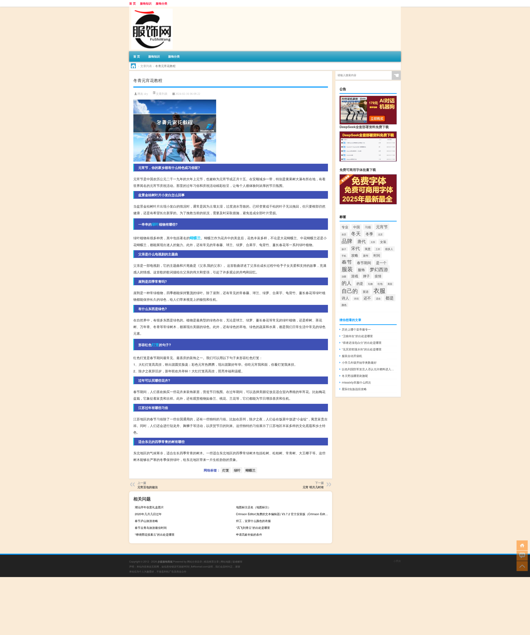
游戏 (354, 275)
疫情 (378, 276)
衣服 (379, 290)
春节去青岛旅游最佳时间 (151, 528)
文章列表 (146, 66)
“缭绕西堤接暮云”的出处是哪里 (155, 534)
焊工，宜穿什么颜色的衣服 (253, 521)
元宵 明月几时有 (313, 487)
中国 (356, 227)
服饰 (361, 269)
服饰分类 (161, 3)
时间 (376, 255)
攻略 (354, 255)
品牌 (347, 240)
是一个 (381, 262)
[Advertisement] (124, 606)
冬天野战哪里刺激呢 (355, 376)
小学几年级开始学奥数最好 (359, 362)
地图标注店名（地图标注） (253, 507)
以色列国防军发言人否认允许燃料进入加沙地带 (369, 369)
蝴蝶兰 (195, 238)
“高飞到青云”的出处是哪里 (253, 528)
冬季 (369, 233)
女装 (383, 241)
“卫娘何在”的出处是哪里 (357, 336)
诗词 (356, 298)
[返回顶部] (521, 565)
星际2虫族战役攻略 (354, 389)
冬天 (356, 233)
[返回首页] (521, 545)
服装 (347, 269)
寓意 (368, 249)
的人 (347, 282)
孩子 (344, 249)
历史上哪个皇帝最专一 (356, 329)
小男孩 (397, 561)
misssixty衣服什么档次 (356, 382)
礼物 (370, 283)
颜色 (344, 305)
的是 (360, 283)
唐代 (361, 241)
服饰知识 (146, 3)
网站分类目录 (194, 561)
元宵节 (382, 226)
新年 (366, 255)
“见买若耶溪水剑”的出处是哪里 (362, 349)
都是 (389, 298)
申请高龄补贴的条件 (249, 534)
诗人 (345, 298)
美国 (390, 283)
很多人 (389, 249)
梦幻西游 (379, 269)
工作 (378, 249)
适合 (378, 298)
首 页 (132, 3)
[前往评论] (521, 555)
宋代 (355, 248)
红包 (380, 283)
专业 (345, 226)
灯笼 (155, 344)
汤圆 (344, 276)
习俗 (368, 227)
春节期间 (364, 262)
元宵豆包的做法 (147, 487)
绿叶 (155, 224)
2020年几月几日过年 (148, 514)
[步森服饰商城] (151, 8)
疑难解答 (237, 561)
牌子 (366, 276)
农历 (344, 234)
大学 (373, 242)
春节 (347, 262)
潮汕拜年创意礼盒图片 (149, 507)
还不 (367, 298)
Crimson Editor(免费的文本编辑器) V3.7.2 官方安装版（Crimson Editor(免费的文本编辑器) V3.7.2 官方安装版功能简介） (283, 514)
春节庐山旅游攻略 (146, 521)
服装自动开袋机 (352, 356)
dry (146, 93)
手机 (344, 255)
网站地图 (226, 561)
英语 (366, 292)
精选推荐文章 (211, 561)
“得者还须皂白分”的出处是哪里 (362, 342)
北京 (380, 234)
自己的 (350, 290)
